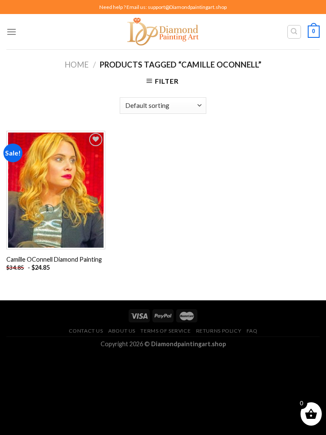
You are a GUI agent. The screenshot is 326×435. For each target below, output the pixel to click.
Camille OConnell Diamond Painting (54, 259)
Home (77, 64)
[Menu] (11, 31)
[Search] (294, 32)
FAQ (252, 331)
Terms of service (166, 331)
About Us (121, 331)
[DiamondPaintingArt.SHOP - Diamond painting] (163, 31)
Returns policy (219, 331)
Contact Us (86, 331)
